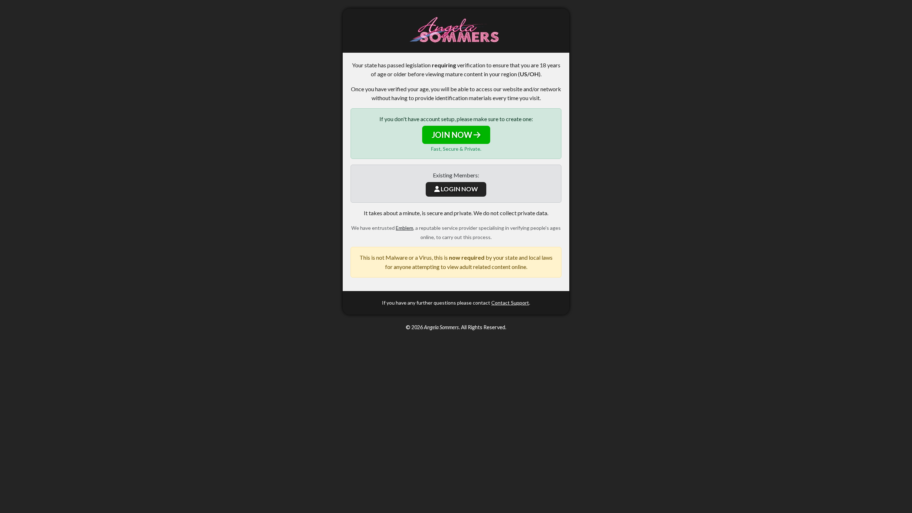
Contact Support (510, 303)
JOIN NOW (452, 135)
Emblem (404, 228)
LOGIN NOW (459, 189)
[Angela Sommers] (456, 30)
